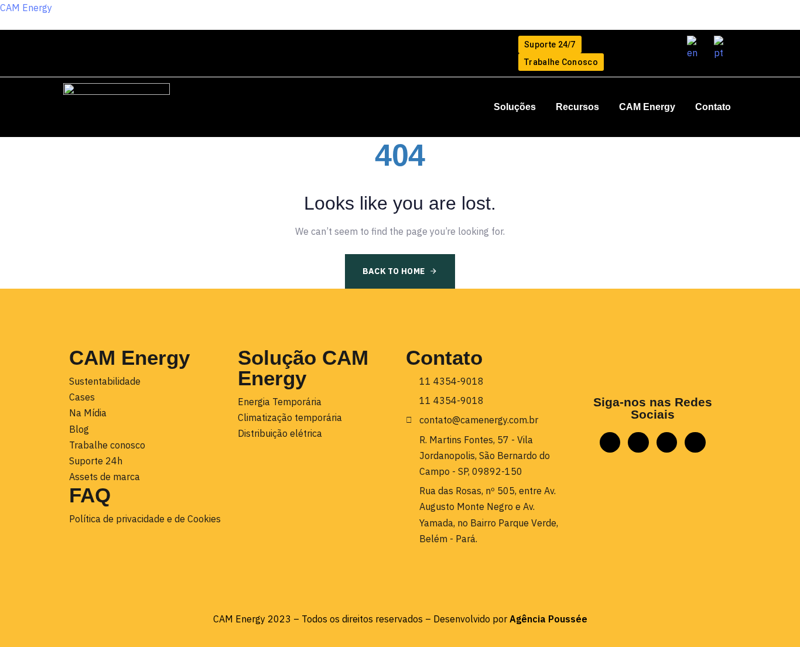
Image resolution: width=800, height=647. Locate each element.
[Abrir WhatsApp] (770, 617)
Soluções (515, 107)
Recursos (577, 107)
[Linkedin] (73, 46)
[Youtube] (145, 46)
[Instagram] (97, 46)
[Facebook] (121, 46)
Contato (713, 107)
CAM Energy (26, 7)
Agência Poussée (548, 619)
